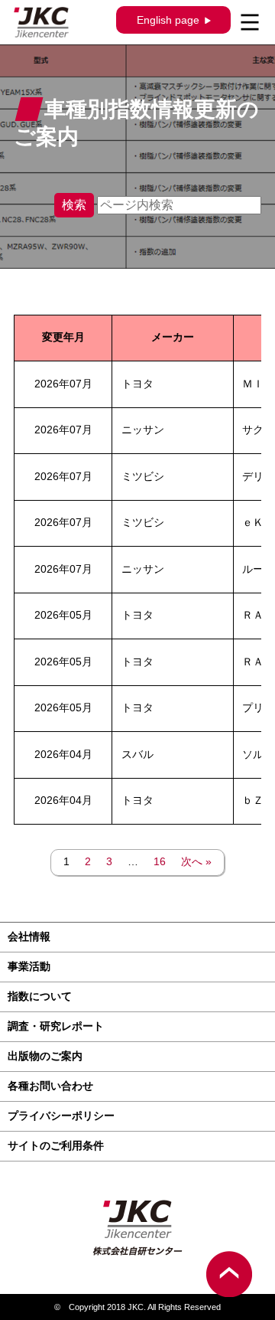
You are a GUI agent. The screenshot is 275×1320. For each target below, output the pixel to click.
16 (160, 861)
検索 (74, 204)
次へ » (196, 861)
